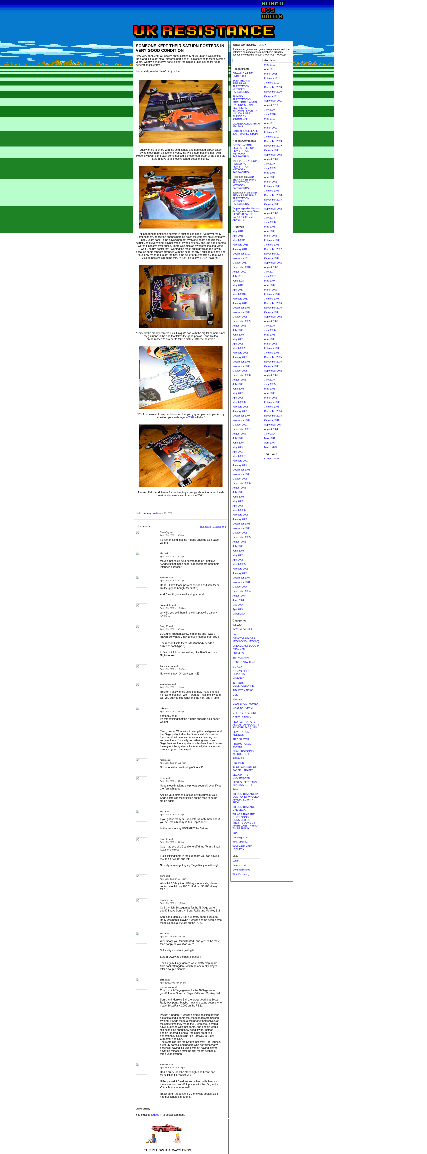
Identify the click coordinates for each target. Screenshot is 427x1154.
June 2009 (238, 334)
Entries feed (239, 865)
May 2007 (238, 447)
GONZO (237, 666)
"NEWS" (237, 625)
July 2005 (238, 546)
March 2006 (239, 510)
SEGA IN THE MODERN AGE (241, 776)
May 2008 (238, 393)
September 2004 (242, 591)
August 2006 (239, 487)
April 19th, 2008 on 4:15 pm (172, 815)
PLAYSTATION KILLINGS (241, 733)
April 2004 (238, 609)
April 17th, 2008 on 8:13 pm (172, 556)
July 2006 (238, 492)
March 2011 (239, 240)
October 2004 (240, 586)
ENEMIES (238, 653)
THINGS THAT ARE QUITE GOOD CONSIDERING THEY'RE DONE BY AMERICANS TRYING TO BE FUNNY (245, 821)
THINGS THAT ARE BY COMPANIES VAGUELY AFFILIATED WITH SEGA (246, 798)
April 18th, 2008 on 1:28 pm (172, 687)
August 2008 (239, 379)
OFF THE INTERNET (244, 713)
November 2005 (241, 528)
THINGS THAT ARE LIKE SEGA (244, 808)
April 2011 (238, 235)
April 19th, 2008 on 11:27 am (173, 763)
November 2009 (241, 312)
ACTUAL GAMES (242, 629)
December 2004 (241, 577)
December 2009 (241, 307)
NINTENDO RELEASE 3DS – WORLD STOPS (246, 132)
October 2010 (240, 262)
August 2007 (239, 433)
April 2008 (238, 397)
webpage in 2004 (184, 417)
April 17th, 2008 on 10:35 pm (173, 608)
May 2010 (238, 285)
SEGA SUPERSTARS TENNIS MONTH (245, 783)
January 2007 (240, 465)
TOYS (236, 833)
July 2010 (238, 276)
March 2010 (239, 294)
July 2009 (238, 330)
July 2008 (238, 384)
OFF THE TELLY (242, 717)
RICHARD (238, 763)
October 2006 (240, 478)
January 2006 (240, 519)
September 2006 (242, 483)
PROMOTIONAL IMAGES (242, 745)
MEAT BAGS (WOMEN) (246, 703)
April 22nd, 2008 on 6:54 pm (173, 983)
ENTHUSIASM (241, 657)
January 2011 (240, 249)
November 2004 (241, 582)
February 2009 (240, 352)
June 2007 (238, 442)
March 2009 (239, 348)
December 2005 (241, 523)
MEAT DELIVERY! (243, 708)
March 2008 (239, 402)
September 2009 (242, 321)
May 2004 (238, 604)
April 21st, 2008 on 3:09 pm (172, 937)
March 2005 (239, 564)
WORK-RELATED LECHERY (243, 848)
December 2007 (241, 415)
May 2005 (238, 555)
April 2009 (238, 343)
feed (204, 527)
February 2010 (240, 298)
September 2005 (242, 537)
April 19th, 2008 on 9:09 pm (172, 842)
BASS (236, 634)
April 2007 (238, 451)
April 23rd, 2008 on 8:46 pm (172, 1067)
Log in (236, 860)
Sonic (236, 789)
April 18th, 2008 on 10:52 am (173, 669)
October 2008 (240, 370)
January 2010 (240, 303)
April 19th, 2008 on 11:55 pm (173, 903)
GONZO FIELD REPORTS (241, 672)
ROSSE (237, 145)
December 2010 (241, 253)
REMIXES (238, 758)
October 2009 (240, 316)
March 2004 (239, 613)
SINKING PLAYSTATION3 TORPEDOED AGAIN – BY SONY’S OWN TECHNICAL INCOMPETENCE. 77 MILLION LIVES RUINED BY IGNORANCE (246, 107)
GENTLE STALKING (244, 662)
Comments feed (241, 869)
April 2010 (238, 289)
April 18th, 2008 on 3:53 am (172, 629)
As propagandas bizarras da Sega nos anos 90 (246, 210)
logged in (156, 1114)
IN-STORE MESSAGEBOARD (243, 684)
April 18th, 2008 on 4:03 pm (172, 711)
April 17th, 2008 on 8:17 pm (172, 581)
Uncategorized (150, 513)
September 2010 (242, 267)
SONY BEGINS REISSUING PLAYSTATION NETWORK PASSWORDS (241, 86)
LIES (235, 695)
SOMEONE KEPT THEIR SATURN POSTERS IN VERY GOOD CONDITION (180, 48)
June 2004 (238, 600)
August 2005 (239, 541)
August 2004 (239, 595)
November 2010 (241, 258)
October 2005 (240, 532)
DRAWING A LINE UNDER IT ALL (243, 75)
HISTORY (238, 678)
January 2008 (240, 411)
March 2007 (239, 456)
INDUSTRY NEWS (243, 690)
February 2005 (240, 568)
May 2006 (238, 501)
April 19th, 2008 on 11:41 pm (173, 879)
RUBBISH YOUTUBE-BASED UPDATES (245, 769)
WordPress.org (241, 874)
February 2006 (240, 514)
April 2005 (238, 559)
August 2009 (239, 325)
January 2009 (240, 357)
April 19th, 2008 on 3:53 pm (172, 781)
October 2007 (240, 424)
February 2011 (240, 244)
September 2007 (242, 429)
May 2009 (238, 339)
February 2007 (240, 460)
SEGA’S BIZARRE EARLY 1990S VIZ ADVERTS (243, 217)
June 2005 (238, 550)
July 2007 (238, 438)
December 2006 (241, 469)
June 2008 (238, 388)
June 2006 (238, 496)
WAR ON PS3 (240, 842)
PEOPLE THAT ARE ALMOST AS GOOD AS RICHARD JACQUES (246, 724)
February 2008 (240, 406)
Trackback (218, 527)
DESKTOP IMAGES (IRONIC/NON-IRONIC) (246, 640)
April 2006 (238, 505)
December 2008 (241, 361)
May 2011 (238, 231)
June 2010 (238, 280)
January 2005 (240, 573)
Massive (237, 699)
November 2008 (241, 366)
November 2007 (241, 420)
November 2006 (241, 474)
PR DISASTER (241, 739)
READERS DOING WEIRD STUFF (243, 752)
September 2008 (242, 375)
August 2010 (239, 271)
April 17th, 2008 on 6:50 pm (172, 535)
